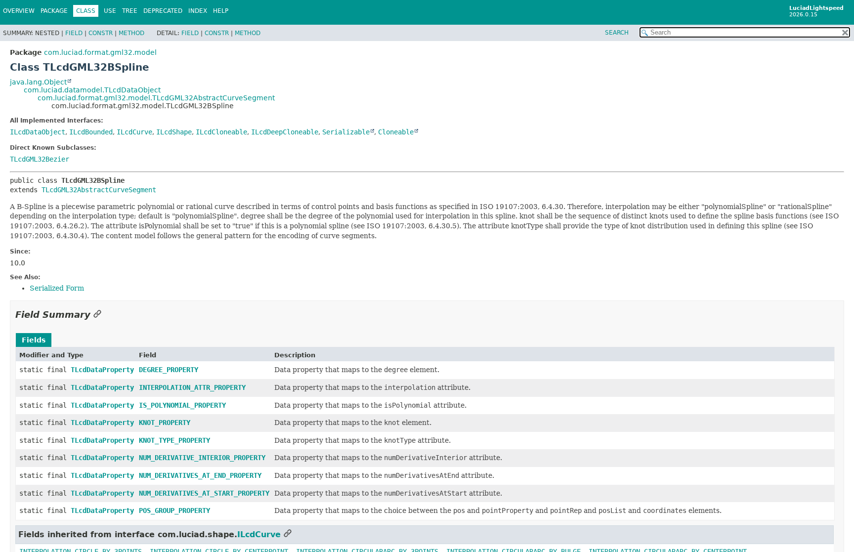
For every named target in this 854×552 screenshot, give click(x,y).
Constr (100, 33)
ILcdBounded (91, 132)
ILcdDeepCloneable (284, 132)
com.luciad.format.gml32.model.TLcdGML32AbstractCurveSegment (156, 98)
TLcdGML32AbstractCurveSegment (99, 190)
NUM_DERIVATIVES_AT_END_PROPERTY (200, 475)
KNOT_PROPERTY (164, 422)
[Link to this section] (97, 314)
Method (131, 33)
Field (74, 33)
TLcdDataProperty (102, 370)
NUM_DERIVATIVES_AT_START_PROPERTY (204, 493)
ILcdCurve (134, 132)
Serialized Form (57, 288)
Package (54, 10)
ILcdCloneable (221, 132)
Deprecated (162, 10)
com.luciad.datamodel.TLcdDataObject (92, 90)
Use (110, 10)
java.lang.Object (38, 82)
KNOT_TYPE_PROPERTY (174, 440)
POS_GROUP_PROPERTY (174, 510)
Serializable (346, 132)
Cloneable (396, 132)
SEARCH (617, 32)
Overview (19, 10)
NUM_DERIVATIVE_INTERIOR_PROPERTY (202, 458)
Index (197, 10)
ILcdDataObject (37, 132)
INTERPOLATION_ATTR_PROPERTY (192, 387)
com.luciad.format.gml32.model (100, 52)
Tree (129, 10)
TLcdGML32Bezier (39, 159)
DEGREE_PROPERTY (168, 370)
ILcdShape (174, 132)
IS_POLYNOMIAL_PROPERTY (182, 405)
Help (220, 10)
